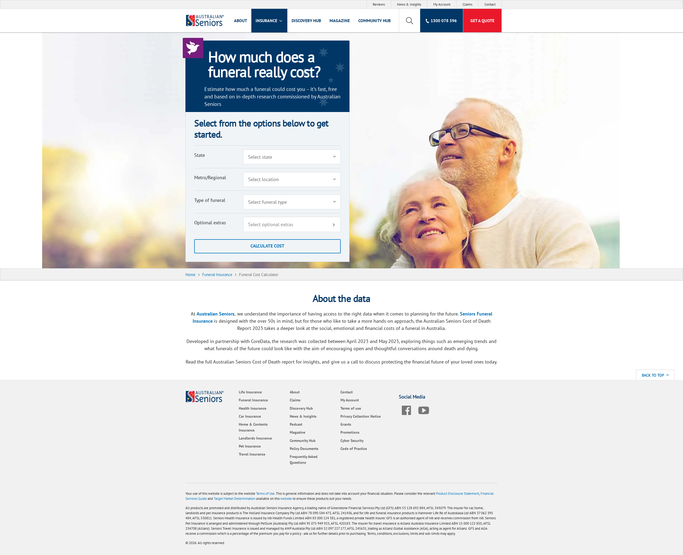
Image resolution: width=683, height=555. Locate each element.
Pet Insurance (250, 446)
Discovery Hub (306, 20)
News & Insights (409, 4)
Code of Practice (353, 448)
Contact (490, 4)
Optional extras (210, 222)
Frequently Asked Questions (303, 459)
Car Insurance (250, 416)
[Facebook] (406, 409)
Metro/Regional (210, 177)
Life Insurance (250, 391)
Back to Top (653, 375)
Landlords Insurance (255, 438)
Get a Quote (482, 20)
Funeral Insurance (253, 399)
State (199, 155)
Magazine (339, 20)
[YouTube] (423, 409)
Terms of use (350, 408)
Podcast (296, 424)
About (240, 20)
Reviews (379, 4)
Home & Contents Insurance (253, 427)
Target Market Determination (234, 498)
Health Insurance (252, 408)
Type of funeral (209, 200)
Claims (467, 4)
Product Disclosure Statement (457, 493)
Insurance (267, 20)
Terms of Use (265, 493)
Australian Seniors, (216, 314)
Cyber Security (352, 440)
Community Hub (374, 20)
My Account (441, 4)
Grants (345, 424)
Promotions (349, 432)
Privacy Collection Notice (360, 416)
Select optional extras (270, 224)
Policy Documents (304, 448)
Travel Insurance (252, 454)
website (286, 498)
